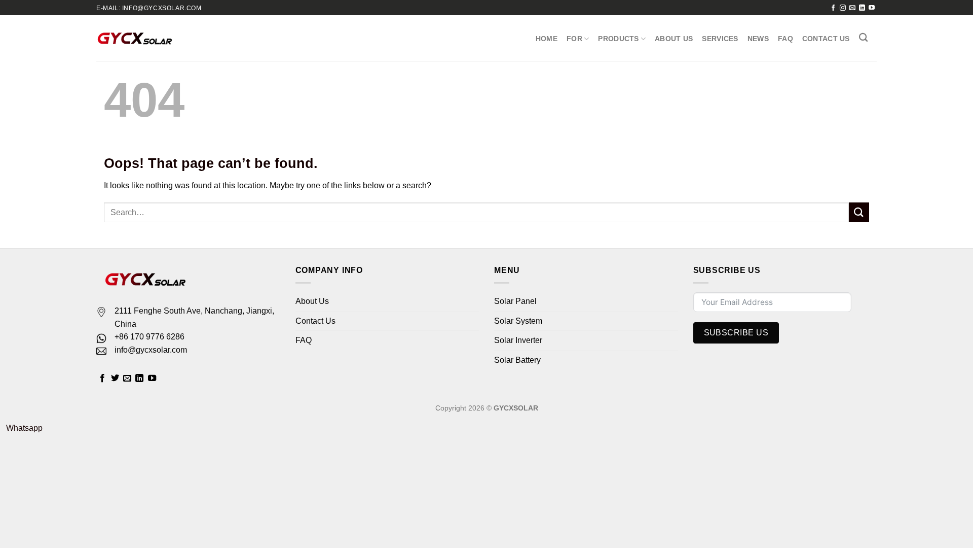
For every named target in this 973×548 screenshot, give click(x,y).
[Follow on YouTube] (872, 8)
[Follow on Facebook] (833, 8)
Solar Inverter (518, 340)
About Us (674, 39)
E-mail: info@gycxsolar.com (149, 8)
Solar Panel (515, 301)
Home (546, 39)
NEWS (758, 39)
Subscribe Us (736, 332)
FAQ (785, 39)
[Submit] (859, 212)
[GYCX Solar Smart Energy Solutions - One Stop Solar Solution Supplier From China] (134, 38)
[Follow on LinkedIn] (862, 8)
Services (720, 39)
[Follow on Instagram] (843, 8)
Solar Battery (517, 360)
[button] (21, 428)
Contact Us (826, 39)
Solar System (518, 321)
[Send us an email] (852, 8)
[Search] (863, 37)
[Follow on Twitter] (115, 378)
